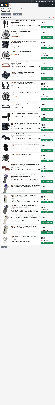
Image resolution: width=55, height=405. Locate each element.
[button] (49, 1)
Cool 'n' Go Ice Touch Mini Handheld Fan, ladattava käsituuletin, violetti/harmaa (24, 206)
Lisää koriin (47, 27)
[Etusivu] (6, 5)
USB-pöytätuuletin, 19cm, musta (21, 51)
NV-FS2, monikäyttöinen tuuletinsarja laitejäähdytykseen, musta (22, 72)
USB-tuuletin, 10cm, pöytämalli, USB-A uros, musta (24, 93)
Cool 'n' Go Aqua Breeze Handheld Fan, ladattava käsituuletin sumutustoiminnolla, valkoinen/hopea (25, 216)
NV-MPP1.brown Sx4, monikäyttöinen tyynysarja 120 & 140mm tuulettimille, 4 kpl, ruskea (25, 165)
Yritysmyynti (38, 1)
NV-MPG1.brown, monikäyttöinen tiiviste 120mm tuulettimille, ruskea (25, 62)
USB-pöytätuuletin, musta (21, 154)
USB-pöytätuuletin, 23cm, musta (21, 31)
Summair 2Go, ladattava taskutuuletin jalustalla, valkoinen (25, 237)
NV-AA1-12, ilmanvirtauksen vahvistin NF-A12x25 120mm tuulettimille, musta (25, 124)
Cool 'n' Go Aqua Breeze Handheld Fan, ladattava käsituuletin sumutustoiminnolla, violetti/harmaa (25, 185)
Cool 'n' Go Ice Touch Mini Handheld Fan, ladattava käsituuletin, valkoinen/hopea (24, 227)
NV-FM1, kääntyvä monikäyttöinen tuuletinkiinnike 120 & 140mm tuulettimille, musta (23, 83)
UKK (33, 1)
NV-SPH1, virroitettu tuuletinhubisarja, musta (24, 113)
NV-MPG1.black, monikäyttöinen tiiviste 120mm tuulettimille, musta (25, 103)
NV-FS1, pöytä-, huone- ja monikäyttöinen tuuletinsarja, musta (23, 42)
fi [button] (52, 1)
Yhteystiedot (44, 1)
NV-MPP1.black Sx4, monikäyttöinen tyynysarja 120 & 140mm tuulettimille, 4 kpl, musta (25, 134)
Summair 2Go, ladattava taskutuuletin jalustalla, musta (25, 144)
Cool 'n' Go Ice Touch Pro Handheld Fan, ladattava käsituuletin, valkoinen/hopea (23, 196)
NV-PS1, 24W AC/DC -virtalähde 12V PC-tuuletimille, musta (23, 21)
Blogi (31, 1)
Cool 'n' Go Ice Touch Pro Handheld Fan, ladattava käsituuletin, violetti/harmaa (23, 175)
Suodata (17, 14)
